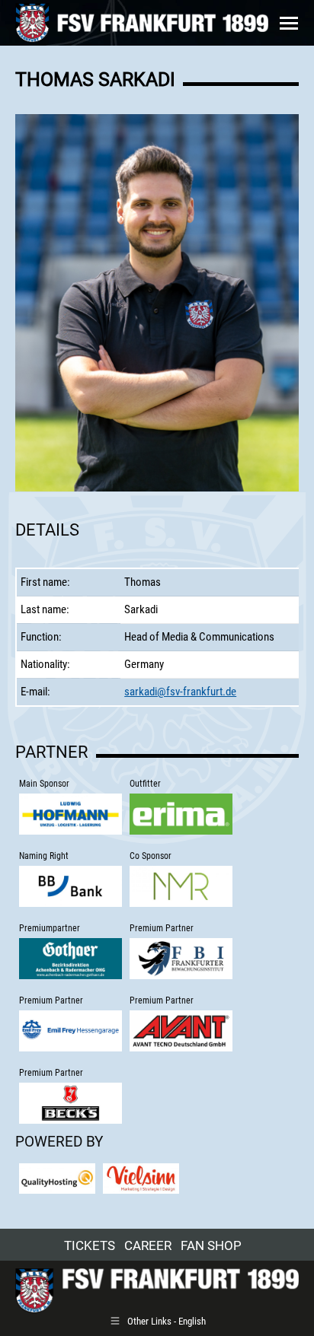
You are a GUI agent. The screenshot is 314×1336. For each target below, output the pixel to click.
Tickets (89, 1245)
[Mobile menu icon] (289, 23)
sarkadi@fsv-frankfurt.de (180, 691)
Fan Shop (211, 1245)
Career (147, 1245)
